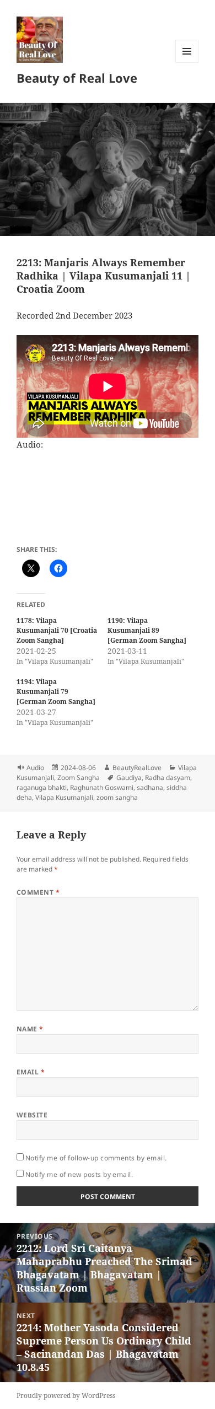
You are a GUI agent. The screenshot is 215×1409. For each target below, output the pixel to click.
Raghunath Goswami (101, 787)
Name (30, 1029)
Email (31, 1072)
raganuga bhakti (42, 787)
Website (32, 1115)
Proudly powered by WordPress (66, 1395)
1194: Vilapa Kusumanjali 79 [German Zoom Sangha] (56, 691)
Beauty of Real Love (77, 77)
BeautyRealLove (137, 767)
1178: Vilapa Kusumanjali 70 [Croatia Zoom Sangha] (57, 630)
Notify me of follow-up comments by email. (96, 1158)
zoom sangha (117, 797)
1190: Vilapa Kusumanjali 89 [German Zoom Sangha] (147, 630)
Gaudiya (129, 777)
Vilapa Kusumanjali (64, 797)
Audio (35, 767)
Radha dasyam (167, 777)
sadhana (150, 787)
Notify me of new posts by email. (79, 1174)
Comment (38, 892)
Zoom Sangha (78, 777)
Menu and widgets (187, 62)
